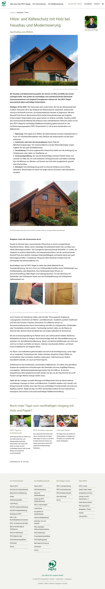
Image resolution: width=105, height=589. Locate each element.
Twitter (46, 583)
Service (12, 546)
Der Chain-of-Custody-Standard (19, 489)
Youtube (64, 583)
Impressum (68, 579)
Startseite (12, 12)
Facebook (51, 583)
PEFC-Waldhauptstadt (40, 540)
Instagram (58, 583)
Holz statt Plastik (61, 496)
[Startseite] (5, 4)
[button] (91, 23)
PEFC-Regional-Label (16, 536)
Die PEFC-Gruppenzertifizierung (19, 507)
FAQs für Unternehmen (16, 532)
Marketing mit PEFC (15, 514)
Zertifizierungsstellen (16, 500)
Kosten (12, 496)
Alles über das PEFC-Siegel (20, 4)
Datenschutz (60, 579)
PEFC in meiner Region (40, 505)
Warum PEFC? (14, 486)
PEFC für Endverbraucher (64, 489)
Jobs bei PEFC (83, 516)
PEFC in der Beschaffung (64, 486)
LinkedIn (40, 583)
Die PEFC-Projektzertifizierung (18, 510)
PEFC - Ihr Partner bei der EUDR (19, 523)
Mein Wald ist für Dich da (41, 543)
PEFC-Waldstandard (40, 489)
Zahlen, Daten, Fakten (85, 489)
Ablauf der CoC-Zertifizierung (18, 493)
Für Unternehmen (39, 4)
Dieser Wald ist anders (85, 502)
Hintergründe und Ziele (85, 493)
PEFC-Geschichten (84, 506)
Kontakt (97, 4)
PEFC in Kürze (83, 486)
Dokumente (88, 4)
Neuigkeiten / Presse (75, 4)
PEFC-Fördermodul (39, 533)
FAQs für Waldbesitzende (41, 517)
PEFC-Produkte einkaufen (64, 493)
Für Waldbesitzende (55, 4)
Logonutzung (14, 503)
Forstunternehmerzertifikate (18, 539)
